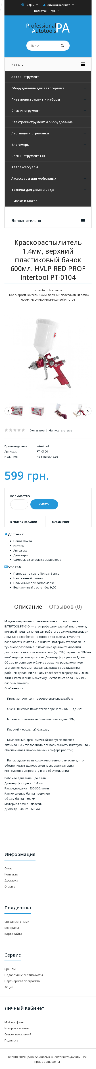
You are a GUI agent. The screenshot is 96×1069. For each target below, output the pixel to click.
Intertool (42, 446)
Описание (28, 606)
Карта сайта (13, 934)
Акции (8, 987)
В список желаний (23, 522)
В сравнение (60, 522)
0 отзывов (37, 430)
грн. (53, 11)
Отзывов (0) (65, 606)
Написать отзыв (60, 430)
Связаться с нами (16, 922)
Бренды (10, 969)
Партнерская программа (22, 981)
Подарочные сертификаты (23, 975)
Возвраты (11, 928)
